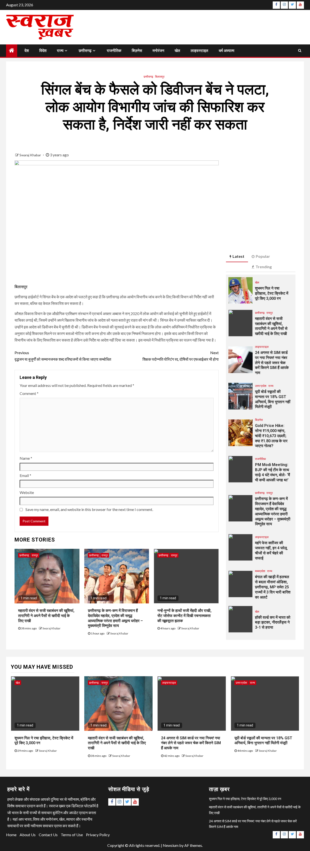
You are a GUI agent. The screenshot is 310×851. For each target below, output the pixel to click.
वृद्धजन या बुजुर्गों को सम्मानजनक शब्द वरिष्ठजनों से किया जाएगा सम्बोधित (63, 355)
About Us (28, 834)
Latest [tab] (238, 256)
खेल (177, 50)
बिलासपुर (159, 76)
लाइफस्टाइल (199, 50)
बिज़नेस (137, 50)
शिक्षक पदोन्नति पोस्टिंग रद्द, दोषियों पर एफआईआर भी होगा (180, 355)
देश (26, 50)
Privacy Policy (98, 834)
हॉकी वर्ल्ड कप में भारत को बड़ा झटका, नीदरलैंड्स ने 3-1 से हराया (272, 622)
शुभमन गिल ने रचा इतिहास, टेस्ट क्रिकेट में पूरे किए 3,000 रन (271, 293)
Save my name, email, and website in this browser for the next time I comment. (89, 509)
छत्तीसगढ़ (85, 50)
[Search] (300, 50)
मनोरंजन (158, 50)
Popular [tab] (263, 256)
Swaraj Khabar (30, 155)
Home (11, 834)
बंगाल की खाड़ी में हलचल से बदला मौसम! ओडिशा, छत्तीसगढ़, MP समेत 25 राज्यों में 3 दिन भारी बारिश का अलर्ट (272, 587)
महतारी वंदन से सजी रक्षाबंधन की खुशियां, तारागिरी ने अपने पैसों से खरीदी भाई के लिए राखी (46, 615)
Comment (29, 393)
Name (26, 458)
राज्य (60, 50)
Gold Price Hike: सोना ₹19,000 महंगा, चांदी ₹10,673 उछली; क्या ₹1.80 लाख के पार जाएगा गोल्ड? (271, 435)
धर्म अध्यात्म (226, 50)
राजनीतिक (114, 50)
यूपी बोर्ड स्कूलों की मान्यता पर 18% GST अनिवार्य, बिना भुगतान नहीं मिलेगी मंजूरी (263, 740)
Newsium (170, 845)
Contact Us (48, 834)
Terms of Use (72, 834)
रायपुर (35, 555)
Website (27, 492)
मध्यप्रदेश (260, 571)
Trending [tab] (264, 266)
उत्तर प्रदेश (260, 386)
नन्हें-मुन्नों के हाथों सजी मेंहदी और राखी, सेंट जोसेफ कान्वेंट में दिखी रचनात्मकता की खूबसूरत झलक (184, 615)
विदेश (42, 50)
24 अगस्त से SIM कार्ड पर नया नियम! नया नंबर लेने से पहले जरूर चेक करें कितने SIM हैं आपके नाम (272, 362)
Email (25, 475)
